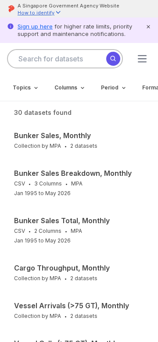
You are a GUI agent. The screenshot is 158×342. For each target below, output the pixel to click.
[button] (39, 13)
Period (109, 87)
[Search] (113, 59)
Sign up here (35, 26)
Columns (65, 87)
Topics (22, 87)
